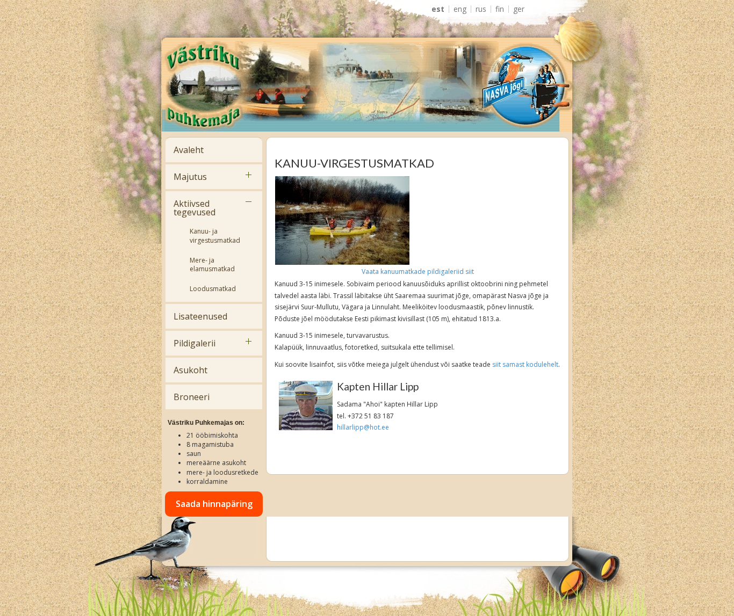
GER (518, 9)
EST (437, 9)
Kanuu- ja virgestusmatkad (215, 236)
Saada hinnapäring (214, 504)
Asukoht (190, 370)
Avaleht (189, 150)
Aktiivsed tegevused (194, 208)
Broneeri (192, 397)
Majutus (190, 177)
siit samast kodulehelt (525, 364)
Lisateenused (200, 316)
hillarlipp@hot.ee (363, 427)
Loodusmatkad (213, 288)
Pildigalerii (194, 343)
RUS (481, 9)
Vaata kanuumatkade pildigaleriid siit (418, 271)
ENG (460, 9)
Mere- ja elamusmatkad (212, 265)
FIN (499, 9)
